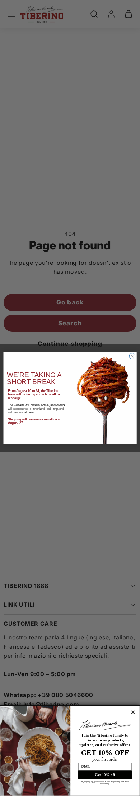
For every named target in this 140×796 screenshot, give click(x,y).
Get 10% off (105, 775)
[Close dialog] (132, 356)
